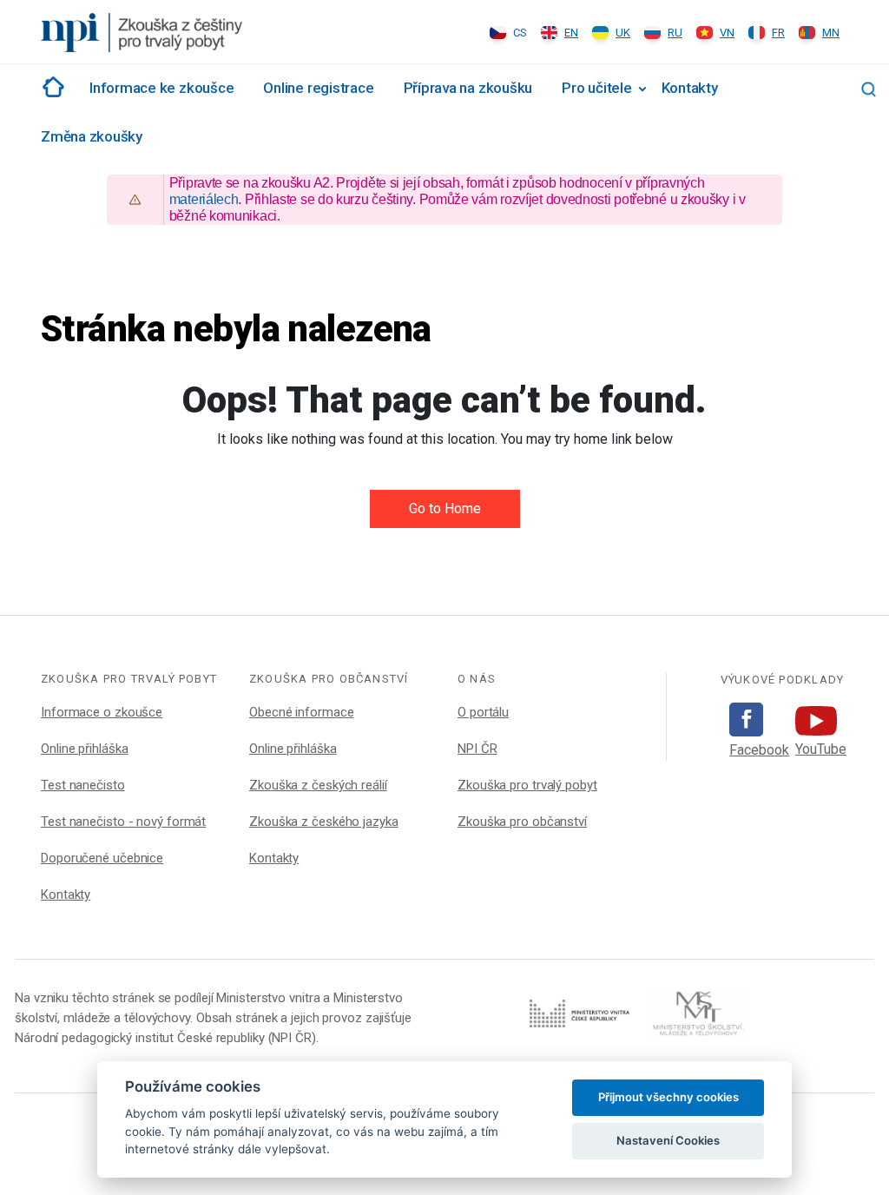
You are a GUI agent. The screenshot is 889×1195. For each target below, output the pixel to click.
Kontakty (690, 87)
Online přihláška (84, 748)
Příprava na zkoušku (468, 87)
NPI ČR (477, 748)
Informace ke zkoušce (161, 87)
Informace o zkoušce (101, 712)
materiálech (204, 199)
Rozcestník (50, 87)
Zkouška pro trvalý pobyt (527, 785)
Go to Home (445, 508)
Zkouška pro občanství (522, 821)
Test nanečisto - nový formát (123, 821)
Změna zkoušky (91, 136)
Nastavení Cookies (668, 1140)
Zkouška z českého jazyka (323, 821)
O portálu (483, 712)
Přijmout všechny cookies (668, 1097)
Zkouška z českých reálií (318, 785)
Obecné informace (301, 712)
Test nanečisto (83, 785)
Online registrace (318, 87)
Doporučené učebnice (102, 858)
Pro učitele (596, 87)
